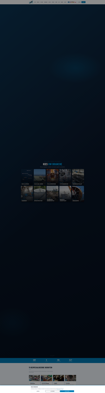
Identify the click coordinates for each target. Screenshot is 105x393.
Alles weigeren (52, 391)
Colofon (62, 389)
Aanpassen (38, 391)
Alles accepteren (67, 391)
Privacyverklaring (58, 389)
